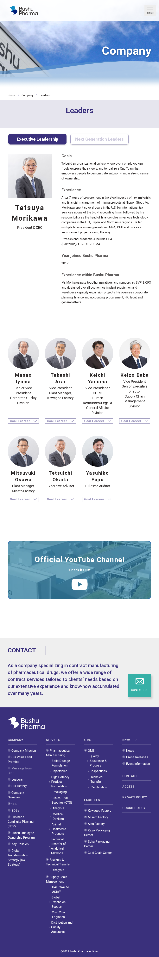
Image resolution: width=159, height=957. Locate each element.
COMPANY (15, 740)
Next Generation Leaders (64, 29)
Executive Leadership (37, 139)
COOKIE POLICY (133, 808)
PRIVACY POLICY (134, 797)
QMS (87, 740)
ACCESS (128, 787)
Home (11, 95)
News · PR (129, 740)
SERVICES (53, 740)
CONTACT (129, 776)
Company (27, 95)
